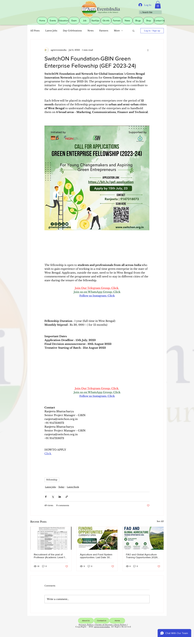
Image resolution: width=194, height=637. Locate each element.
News (90, 30)
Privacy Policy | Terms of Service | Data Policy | (103, 625)
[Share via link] (66, 496)
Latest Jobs (51, 30)
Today (61, 487)
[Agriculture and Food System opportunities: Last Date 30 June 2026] (97, 538)
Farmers (103, 30)
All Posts (35, 30)
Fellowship (51, 479)
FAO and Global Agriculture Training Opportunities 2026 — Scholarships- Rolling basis (142, 556)
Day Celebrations (72, 30)
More (117, 30)
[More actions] (148, 50)
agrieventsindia (102, 627)
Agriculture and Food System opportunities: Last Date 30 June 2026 (96, 556)
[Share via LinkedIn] (59, 496)
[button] (158, 5)
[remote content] (97, 247)
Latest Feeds (73, 487)
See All (160, 521)
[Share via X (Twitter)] (52, 496)
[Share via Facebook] (45, 496)
